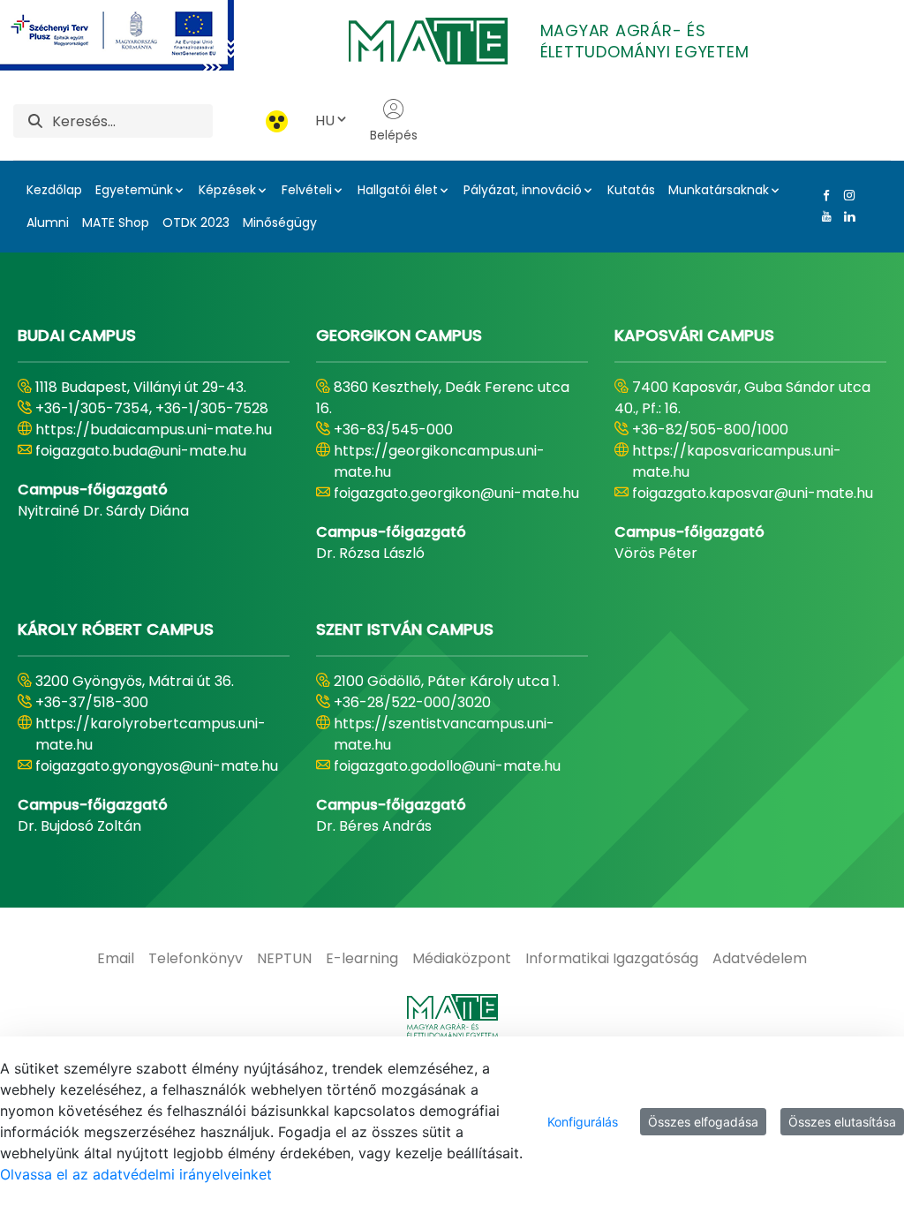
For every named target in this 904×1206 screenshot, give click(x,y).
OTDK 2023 (196, 222)
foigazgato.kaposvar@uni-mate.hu (752, 493)
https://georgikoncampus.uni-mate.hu (439, 461)
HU (325, 120)
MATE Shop (115, 222)
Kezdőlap (54, 190)
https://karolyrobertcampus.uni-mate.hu (150, 734)
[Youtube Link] (822, 216)
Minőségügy (280, 222)
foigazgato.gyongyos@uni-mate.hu (156, 766)
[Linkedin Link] (845, 216)
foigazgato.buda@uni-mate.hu (140, 451)
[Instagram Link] (845, 195)
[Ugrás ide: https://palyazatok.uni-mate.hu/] (138, 35)
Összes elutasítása (842, 1121)
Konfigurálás (582, 1121)
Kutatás (631, 190)
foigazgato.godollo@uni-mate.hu (447, 766)
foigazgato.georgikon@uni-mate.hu (456, 493)
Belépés (394, 135)
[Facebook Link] (822, 195)
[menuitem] (115, 958)
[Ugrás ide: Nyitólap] (452, 1016)
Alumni (47, 222)
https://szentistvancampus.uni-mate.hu (444, 734)
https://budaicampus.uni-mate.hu (153, 429)
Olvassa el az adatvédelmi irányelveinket (136, 1174)
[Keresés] (35, 121)
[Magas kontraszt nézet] (276, 121)
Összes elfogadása (703, 1121)
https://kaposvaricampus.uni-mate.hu (736, 461)
